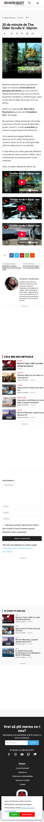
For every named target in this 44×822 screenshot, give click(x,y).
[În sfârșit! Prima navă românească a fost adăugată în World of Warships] (8, 652)
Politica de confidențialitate (22, 776)
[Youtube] (22, 754)
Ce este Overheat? (22, 768)
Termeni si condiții (23, 780)
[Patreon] (35, 754)
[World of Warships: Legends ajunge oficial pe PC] (9, 414)
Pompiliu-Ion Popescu (23, 380)
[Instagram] (15, 754)
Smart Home (21, 397)
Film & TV (20, 372)
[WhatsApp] (27, 33)
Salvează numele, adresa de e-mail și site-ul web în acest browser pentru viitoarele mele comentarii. (20, 528)
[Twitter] (17, 33)
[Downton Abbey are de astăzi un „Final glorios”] (9, 377)
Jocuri (19, 361)
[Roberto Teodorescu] (11, 289)
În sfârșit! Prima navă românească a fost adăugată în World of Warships (28, 653)
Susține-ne (23, 772)
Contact (22, 784)
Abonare (33, 743)
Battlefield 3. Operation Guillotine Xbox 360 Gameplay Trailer (11, 267)
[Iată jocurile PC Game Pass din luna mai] (9, 390)
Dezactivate (27, 814)
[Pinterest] (22, 33)
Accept (14, 814)
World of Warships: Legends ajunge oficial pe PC (26, 641)
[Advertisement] (22, 329)
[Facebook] (11, 33)
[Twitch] (28, 754)
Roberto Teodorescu (10, 18)
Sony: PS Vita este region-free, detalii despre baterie (31, 267)
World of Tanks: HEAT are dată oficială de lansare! (27, 618)
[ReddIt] (32, 33)
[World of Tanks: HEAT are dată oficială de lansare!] (9, 365)
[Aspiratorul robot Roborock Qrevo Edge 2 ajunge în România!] (9, 402)
